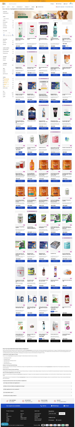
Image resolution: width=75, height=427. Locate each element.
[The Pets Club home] (4, 3)
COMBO (7, 419)
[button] (69, 21)
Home (3, 9)
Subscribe (62, 413)
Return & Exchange (38, 419)
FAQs (21, 415)
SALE (7, 417)
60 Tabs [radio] (20, 152)
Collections (7, 9)
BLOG (7, 421)
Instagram (52, 420)
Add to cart (20, 48)
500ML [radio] (44, 338)
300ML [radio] (64, 46)
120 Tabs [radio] (56, 311)
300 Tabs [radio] (52, 312)
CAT (7, 415)
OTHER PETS (8, 416)
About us (22, 413)
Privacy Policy (37, 415)
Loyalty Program (23, 419)
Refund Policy (37, 416)
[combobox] (22, 4)
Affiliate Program (23, 417)
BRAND (7, 420)
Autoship (36, 417)
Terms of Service (38, 413)
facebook (59, 420)
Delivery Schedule (38, 420)
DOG (7, 413)
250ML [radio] (40, 338)
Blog (21, 416)
